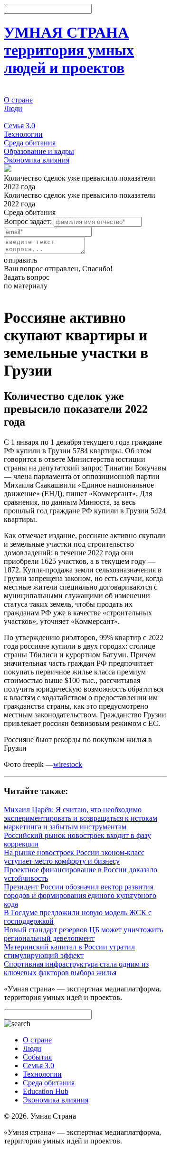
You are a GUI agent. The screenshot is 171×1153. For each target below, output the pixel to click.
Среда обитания (30, 143)
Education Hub (45, 1091)
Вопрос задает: (28, 221)
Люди (13, 108)
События (18, 117)
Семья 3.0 (19, 126)
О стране (18, 100)
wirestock (67, 764)
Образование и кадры (39, 151)
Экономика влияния (36, 160)
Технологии (23, 134)
